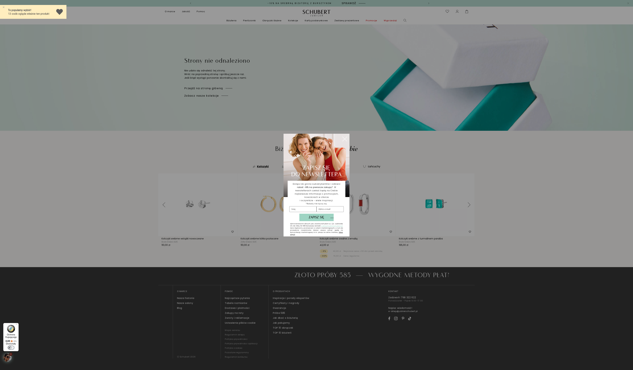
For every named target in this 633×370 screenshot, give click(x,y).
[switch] (11, 348)
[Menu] (17, 325)
